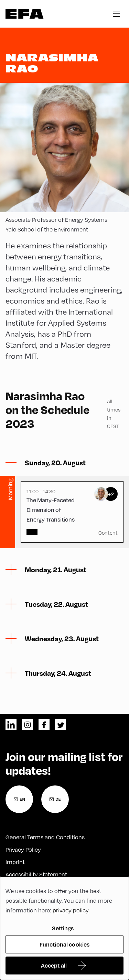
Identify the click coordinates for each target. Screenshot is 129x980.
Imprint (15, 862)
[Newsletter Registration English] (19, 799)
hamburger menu (116, 14)
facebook (44, 724)
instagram (27, 724)
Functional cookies (65, 944)
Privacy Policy (23, 849)
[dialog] (64, 928)
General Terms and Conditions (45, 837)
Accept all (54, 965)
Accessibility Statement (36, 874)
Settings (63, 928)
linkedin (11, 724)
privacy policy (71, 910)
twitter (60, 724)
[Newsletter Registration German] (55, 799)
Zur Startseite (25, 14)
